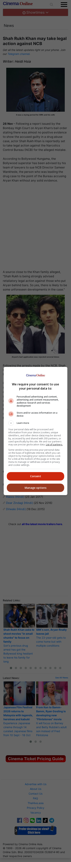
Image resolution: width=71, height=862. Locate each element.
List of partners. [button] (54, 444)
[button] (35, 423)
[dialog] (36, 431)
